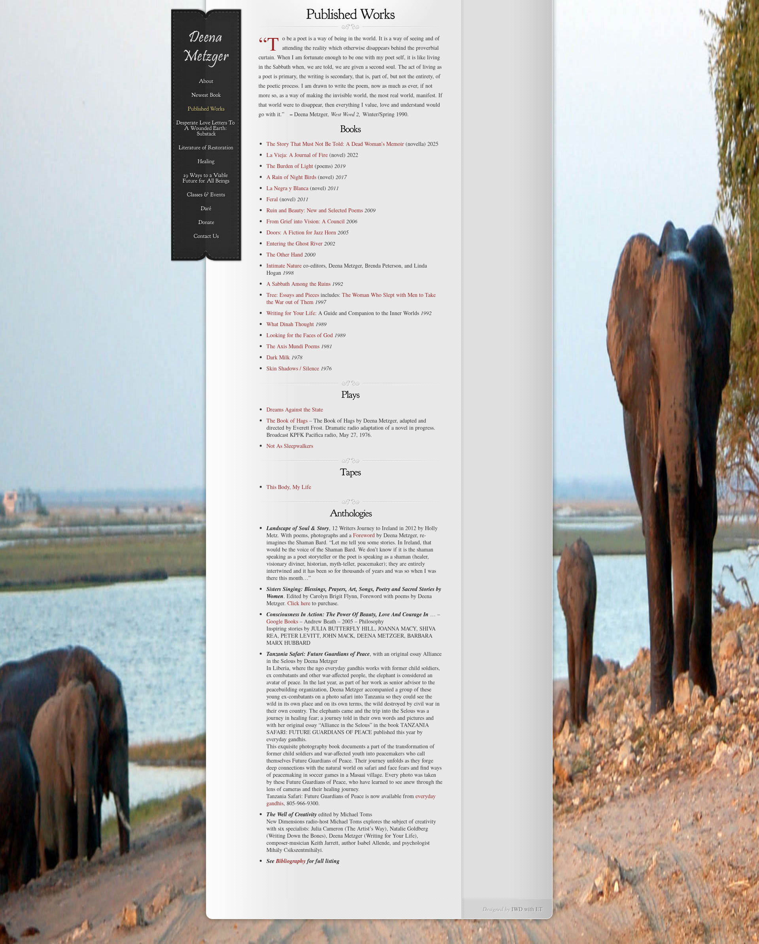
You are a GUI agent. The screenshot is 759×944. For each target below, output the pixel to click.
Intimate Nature (284, 265)
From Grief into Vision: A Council (305, 221)
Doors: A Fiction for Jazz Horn (301, 232)
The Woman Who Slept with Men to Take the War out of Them (351, 298)
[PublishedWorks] (206, 109)
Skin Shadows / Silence (292, 368)
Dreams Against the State (294, 409)
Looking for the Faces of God (299, 335)
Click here (298, 603)
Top (740, 925)
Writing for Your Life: (291, 313)
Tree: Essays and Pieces (292, 294)
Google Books (282, 621)
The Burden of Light (289, 166)
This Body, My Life (288, 487)
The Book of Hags (287, 420)
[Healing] (206, 161)
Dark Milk (278, 357)
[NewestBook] (206, 95)
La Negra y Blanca (287, 188)
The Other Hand (284, 254)
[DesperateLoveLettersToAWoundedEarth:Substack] (206, 128)
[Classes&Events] (206, 195)
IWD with (523, 909)
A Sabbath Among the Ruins (298, 283)
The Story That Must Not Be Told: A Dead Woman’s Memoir (335, 143)
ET (539, 909)
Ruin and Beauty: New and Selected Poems (314, 210)
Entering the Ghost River (294, 243)
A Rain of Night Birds (291, 177)
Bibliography (291, 861)
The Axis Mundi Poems (292, 346)
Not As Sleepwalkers (289, 445)
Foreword (364, 535)
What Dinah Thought (290, 324)
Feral (272, 199)
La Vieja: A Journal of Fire (297, 155)
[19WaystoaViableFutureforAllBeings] (206, 178)
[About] (206, 81)
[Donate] (206, 222)
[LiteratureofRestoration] (206, 148)
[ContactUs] (206, 236)
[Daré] (206, 208)
